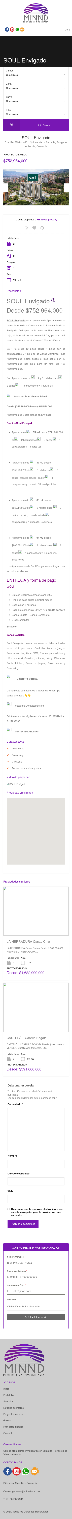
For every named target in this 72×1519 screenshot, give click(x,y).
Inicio (6, 1388)
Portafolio (8, 1395)
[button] (39, 831)
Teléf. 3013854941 (13, 1499)
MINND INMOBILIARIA (27, 731)
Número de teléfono (17, 1270)
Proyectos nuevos (13, 1414)
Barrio (9, 96)
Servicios (8, 1401)
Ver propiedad (36, 925)
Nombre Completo (16, 1256)
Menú (67, 29)
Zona (9, 83)
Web (10, 1191)
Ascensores (18, 748)
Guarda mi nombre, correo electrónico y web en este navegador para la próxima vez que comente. (37, 1211)
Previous (5, 187)
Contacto (8, 1433)
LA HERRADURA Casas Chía (28, 941)
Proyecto (11, 1299)
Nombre (13, 1155)
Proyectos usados (13, 1426)
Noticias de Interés (13, 1407)
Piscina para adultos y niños (26, 768)
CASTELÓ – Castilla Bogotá (27, 1037)
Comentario (15, 1104)
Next (66, 187)
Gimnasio (17, 761)
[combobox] (36, 74)
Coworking (17, 755)
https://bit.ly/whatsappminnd (30, 705)
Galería (7, 1420)
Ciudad (10, 70)
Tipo (8, 109)
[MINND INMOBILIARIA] (36, 12)
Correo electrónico (19, 1173)
